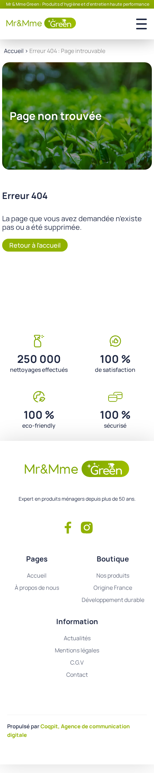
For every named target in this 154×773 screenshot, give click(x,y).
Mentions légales (77, 650)
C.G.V (77, 662)
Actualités (77, 638)
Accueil (14, 51)
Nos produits (112, 575)
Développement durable (113, 600)
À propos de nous (37, 588)
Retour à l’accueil (35, 245)
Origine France (112, 588)
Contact (77, 675)
